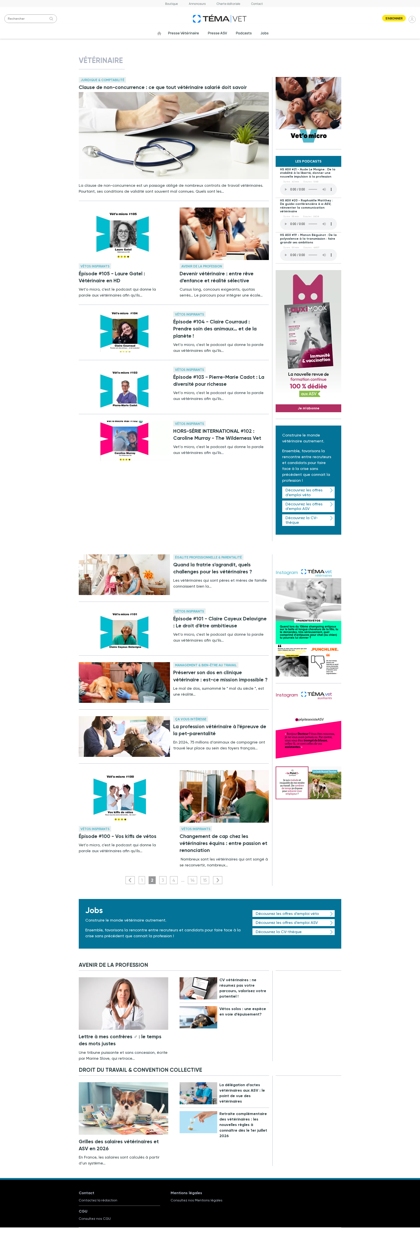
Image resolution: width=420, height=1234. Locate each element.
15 (205, 880)
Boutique (171, 4)
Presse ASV (217, 33)
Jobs (265, 33)
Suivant (217, 880)
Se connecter (412, 19)
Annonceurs (197, 4)
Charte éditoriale (228, 4)
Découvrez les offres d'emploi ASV (303, 506)
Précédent (130, 880)
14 (192, 880)
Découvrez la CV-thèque (301, 520)
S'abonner (393, 18)
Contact (257, 4)
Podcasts (244, 33)
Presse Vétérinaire (183, 33)
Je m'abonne (308, 408)
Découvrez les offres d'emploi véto (303, 492)
